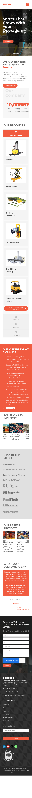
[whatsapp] (15, 744)
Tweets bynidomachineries (23, 606)
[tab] (16, 133)
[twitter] (12, 744)
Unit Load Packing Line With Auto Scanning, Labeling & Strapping (23, 544)
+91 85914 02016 (10, 690)
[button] (4, 431)
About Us (6, 702)
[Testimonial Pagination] (7, 601)
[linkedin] (4, 744)
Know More (8, 41)
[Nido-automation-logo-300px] (7, 4)
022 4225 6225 (10, 686)
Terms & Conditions (18, 769)
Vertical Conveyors (8, 551)
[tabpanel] (16, 225)
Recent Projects (8, 715)
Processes (6, 705)
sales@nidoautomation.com (14, 693)
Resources (6, 712)
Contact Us (6, 719)
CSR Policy (12, 768)
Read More (10, 408)
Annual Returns (20, 768)
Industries (6, 709)
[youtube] (8, 744)
